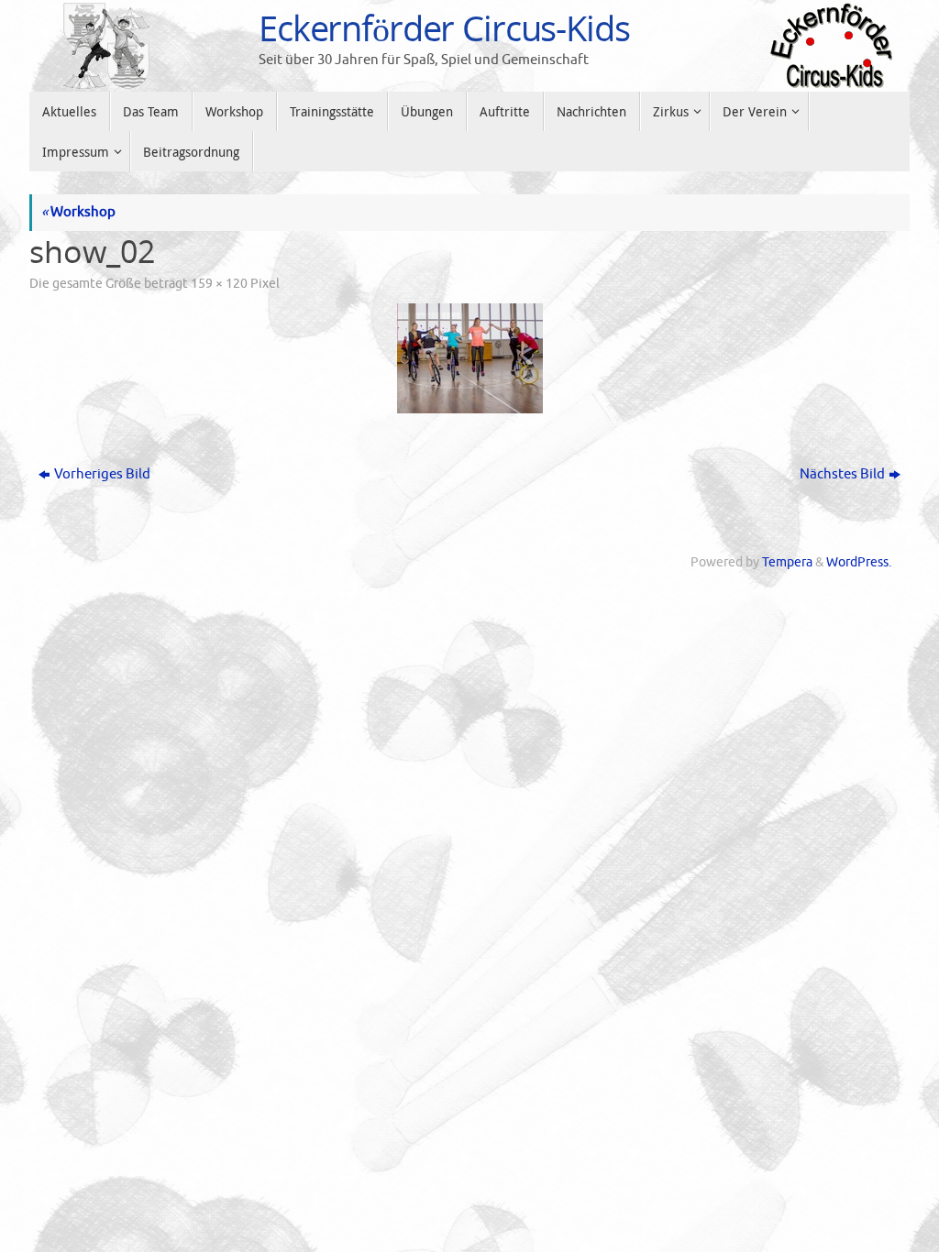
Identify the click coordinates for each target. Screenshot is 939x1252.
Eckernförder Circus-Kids (444, 28)
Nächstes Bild (842, 474)
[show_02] (469, 358)
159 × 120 (219, 283)
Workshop (78, 212)
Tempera (787, 562)
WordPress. (858, 562)
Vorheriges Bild (102, 474)
